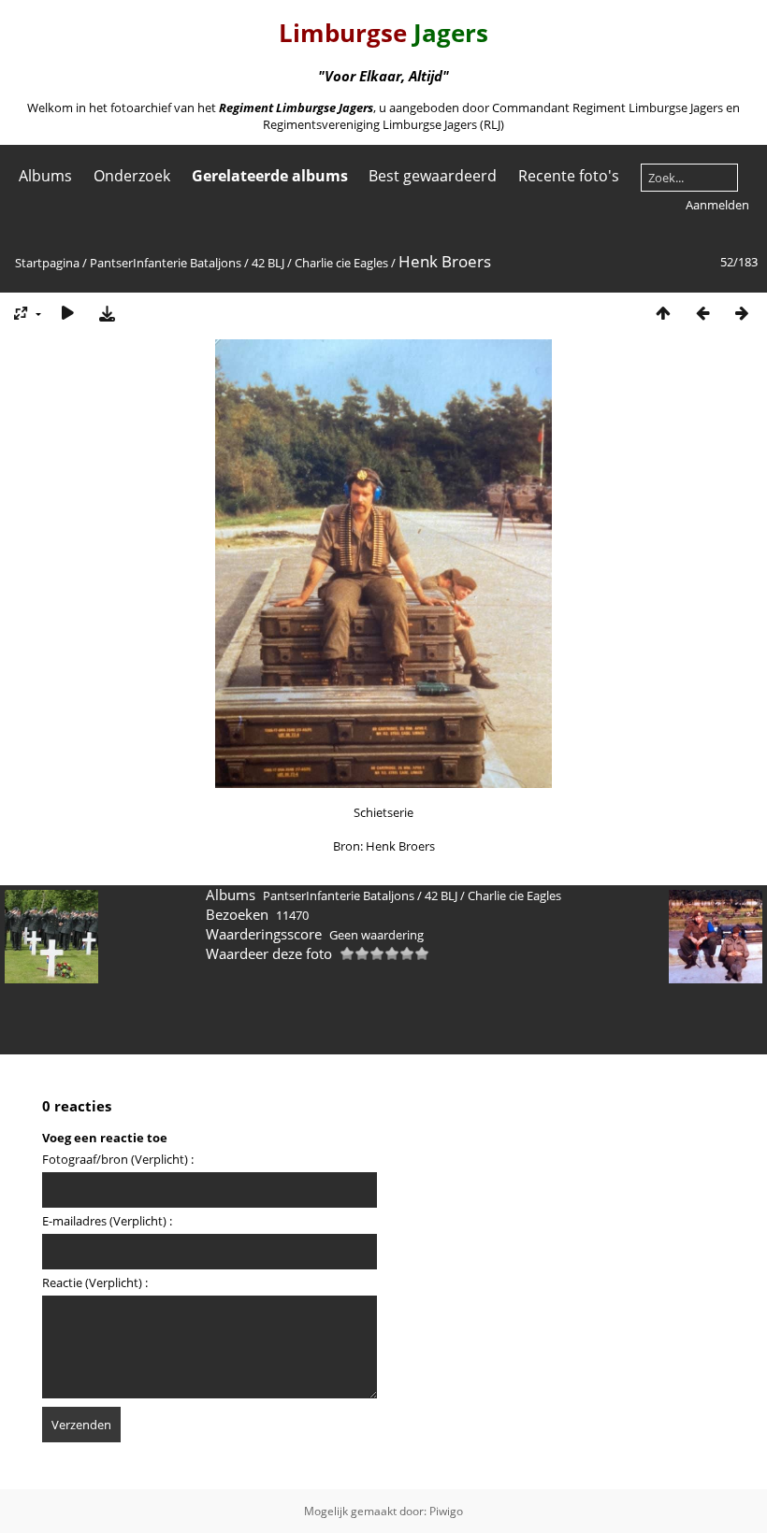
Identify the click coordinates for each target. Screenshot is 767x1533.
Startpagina (47, 262)
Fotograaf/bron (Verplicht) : (118, 1159)
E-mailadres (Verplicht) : (107, 1220)
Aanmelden (717, 204)
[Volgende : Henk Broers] (741, 312)
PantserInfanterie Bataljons (165, 262)
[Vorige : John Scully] (702, 312)
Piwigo (446, 1511)
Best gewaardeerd (433, 175)
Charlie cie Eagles (341, 262)
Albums (45, 175)
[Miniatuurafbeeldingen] (663, 312)
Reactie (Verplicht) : (95, 1282)
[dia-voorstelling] (67, 312)
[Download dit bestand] (106, 312)
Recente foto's (568, 175)
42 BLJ (268, 262)
